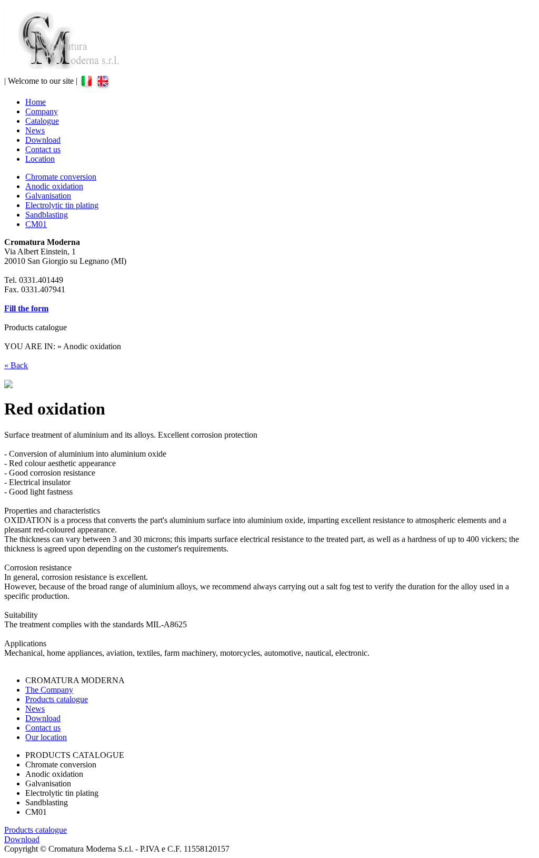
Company (41, 111)
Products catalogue (56, 699)
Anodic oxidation (54, 186)
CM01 (36, 224)
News (35, 130)
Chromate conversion (60, 176)
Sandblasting (46, 214)
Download (43, 139)
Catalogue (42, 120)
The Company (49, 689)
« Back (16, 365)
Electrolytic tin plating (61, 205)
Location (40, 158)
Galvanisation (48, 195)
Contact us (43, 149)
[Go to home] (67, 71)
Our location (46, 737)
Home (35, 101)
